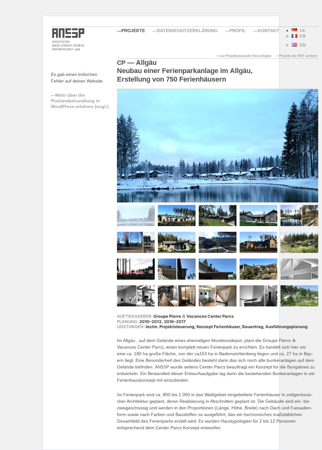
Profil (238, 30)
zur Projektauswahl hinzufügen (245, 56)
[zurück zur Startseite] (67, 49)
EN (301, 45)
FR (301, 36)
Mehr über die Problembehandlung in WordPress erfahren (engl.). (80, 101)
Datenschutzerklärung (187, 30)
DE (301, 30)
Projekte (133, 30)
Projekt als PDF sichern (298, 56)
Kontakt (268, 30)
